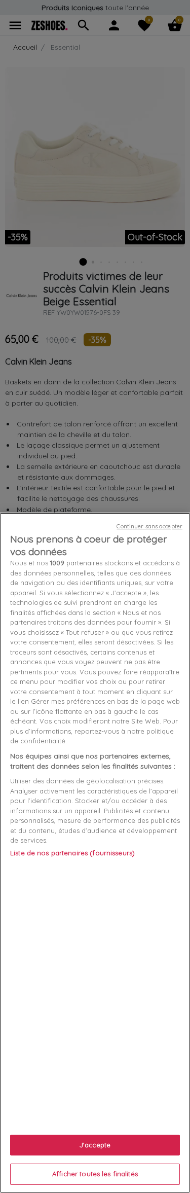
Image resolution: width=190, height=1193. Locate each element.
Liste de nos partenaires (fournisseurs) (72, 853)
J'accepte (95, 1145)
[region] (95, 853)
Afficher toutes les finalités (95, 1174)
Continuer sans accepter (149, 526)
